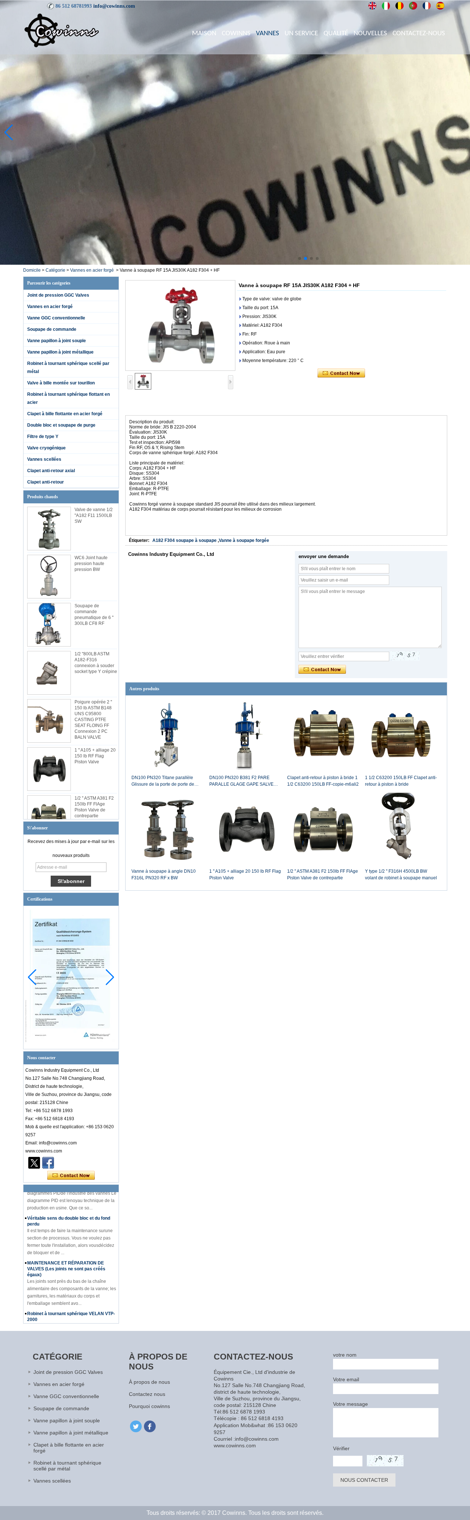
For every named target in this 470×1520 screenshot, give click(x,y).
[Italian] (386, 6)
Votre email (346, 1379)
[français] (427, 6)
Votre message (350, 1404)
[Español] (440, 6)
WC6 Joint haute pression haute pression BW (91, 563)
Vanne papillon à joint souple (56, 340)
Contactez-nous (419, 33)
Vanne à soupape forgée (244, 540)
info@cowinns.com (114, 6)
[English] (372, 6)
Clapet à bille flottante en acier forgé (64, 413)
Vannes (267, 33)
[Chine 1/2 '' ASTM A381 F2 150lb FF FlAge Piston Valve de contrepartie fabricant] (49, 817)
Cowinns (236, 33)
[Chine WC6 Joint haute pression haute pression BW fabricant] (49, 576)
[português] (413, 6)
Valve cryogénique (46, 447)
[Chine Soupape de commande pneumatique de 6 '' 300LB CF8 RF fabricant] (49, 625)
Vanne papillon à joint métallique (60, 352)
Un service (301, 33)
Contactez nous (147, 1394)
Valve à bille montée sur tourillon (61, 383)
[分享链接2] (34, 1163)
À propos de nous (149, 1382)
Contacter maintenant (71, 1175)
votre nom (345, 1355)
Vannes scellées (44, 459)
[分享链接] (48, 1163)
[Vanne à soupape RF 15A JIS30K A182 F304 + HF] (180, 325)
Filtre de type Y (42, 436)
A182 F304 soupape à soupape (184, 540)
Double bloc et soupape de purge (61, 425)
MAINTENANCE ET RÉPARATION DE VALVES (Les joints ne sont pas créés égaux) (66, 1257)
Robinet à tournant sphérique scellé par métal (67, 1466)
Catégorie (55, 270)
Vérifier (341, 1448)
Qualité (335, 33)
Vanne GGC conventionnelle (56, 318)
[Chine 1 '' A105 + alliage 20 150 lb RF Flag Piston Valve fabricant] (49, 769)
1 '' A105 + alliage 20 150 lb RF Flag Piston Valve (95, 756)
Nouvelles (370, 33)
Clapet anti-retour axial (51, 470)
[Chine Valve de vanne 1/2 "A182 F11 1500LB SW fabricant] (49, 528)
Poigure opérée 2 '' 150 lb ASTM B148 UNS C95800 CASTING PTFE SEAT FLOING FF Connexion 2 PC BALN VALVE (93, 719)
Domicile (32, 270)
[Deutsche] (399, 6)
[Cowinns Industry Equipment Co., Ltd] (61, 30)
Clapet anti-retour (45, 482)
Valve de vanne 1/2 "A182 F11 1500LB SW (94, 515)
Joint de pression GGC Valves (58, 295)
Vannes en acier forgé (92, 270)
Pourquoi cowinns (149, 1406)
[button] (299, 258)
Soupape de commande (51, 329)
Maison (204, 33)
